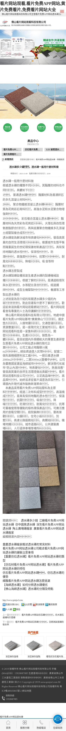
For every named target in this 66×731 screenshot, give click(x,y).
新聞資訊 (60, 160)
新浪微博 (40, 604)
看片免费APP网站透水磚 (15, 149)
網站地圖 (26, 691)
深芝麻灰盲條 (12, 656)
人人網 (9, 609)
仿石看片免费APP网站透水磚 (38, 149)
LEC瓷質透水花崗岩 (55, 149)
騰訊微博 (52, 604)
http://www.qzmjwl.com (13, 600)
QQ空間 (28, 604)
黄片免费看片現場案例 (14, 154)
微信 (18, 609)
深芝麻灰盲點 (34, 656)
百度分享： (13, 604)
